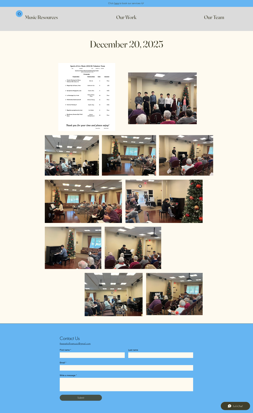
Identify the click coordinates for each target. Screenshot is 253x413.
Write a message (68, 375)
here (116, 3)
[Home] (19, 13)
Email (63, 362)
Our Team (214, 17)
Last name (133, 350)
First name (65, 350)
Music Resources (41, 17)
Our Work (126, 17)
